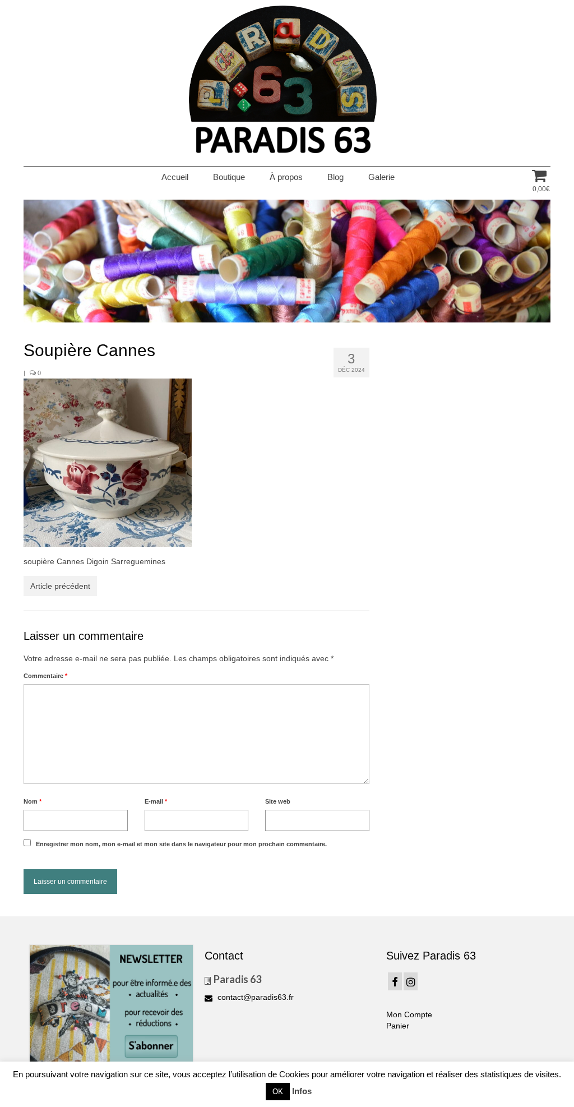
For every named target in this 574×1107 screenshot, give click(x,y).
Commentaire (45, 675)
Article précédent (60, 586)
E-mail (156, 801)
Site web (277, 801)
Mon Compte (409, 1014)
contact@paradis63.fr (254, 997)
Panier (397, 1025)
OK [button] (277, 1091)
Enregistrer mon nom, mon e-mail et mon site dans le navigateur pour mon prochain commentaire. (181, 844)
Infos (302, 1091)
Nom (32, 801)
